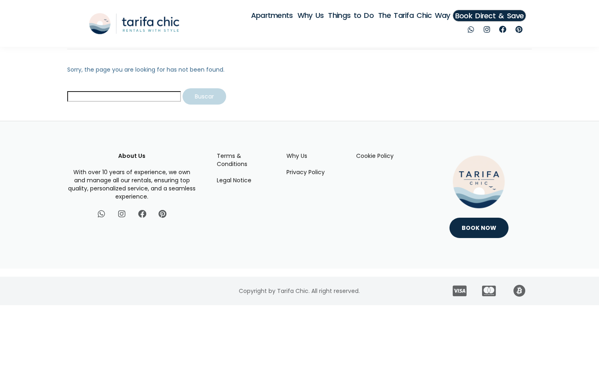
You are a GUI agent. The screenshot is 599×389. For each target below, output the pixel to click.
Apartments (272, 15)
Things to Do (351, 15)
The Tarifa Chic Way (414, 15)
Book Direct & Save (489, 16)
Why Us (310, 15)
